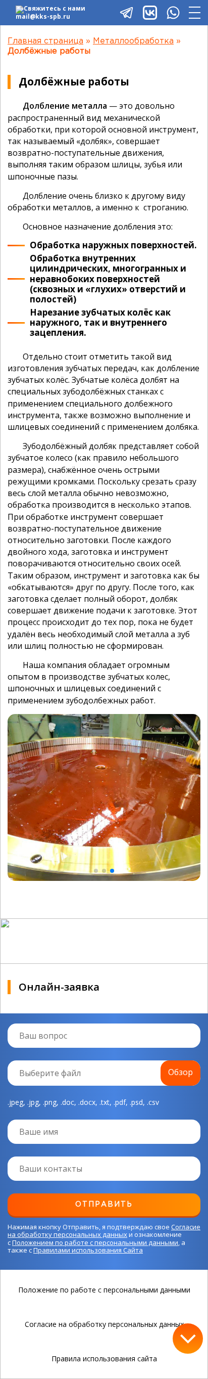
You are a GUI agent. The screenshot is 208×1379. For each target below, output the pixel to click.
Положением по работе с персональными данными (95, 1242)
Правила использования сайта (104, 1358)
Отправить (104, 1205)
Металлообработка (133, 41)
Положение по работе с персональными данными (104, 1290)
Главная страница (45, 41)
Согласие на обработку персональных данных (104, 1230)
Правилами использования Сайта (88, 1250)
